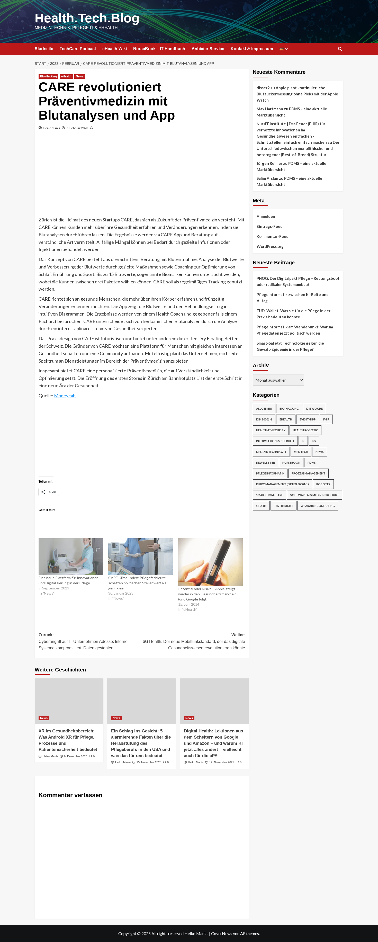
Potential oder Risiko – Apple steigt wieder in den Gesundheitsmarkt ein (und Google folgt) (207, 594)
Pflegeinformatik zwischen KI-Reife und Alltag (293, 297)
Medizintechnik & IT (271, 451)
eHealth (66, 76)
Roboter (323, 484)
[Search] (340, 48)
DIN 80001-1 (264, 419)
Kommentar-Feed (273, 236)
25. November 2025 (149, 762)
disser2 (263, 87)
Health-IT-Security (270, 430)
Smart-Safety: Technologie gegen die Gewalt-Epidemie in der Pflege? (290, 346)
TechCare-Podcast (78, 49)
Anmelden (266, 216)
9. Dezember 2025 (75, 756)
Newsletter (265, 462)
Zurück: (83, 641)
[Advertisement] (142, 177)
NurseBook (291, 462)
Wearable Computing (318, 505)
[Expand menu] (287, 49)
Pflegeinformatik (270, 473)
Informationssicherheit (275, 441)
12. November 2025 (221, 762)
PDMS (312, 462)
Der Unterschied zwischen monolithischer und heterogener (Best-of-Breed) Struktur (298, 148)
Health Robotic (305, 430)
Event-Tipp (308, 419)
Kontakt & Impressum (252, 49)
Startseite (44, 49)
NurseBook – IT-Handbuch (159, 49)
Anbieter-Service (208, 49)
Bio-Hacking (48, 76)
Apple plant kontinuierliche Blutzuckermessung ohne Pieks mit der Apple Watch (297, 93)
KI (303, 441)
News (79, 76)
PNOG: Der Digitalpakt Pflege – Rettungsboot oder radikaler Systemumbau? (298, 281)
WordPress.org (270, 246)
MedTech (301, 451)
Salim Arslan (267, 178)
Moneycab (65, 395)
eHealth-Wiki (114, 49)
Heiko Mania (51, 128)
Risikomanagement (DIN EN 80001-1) (282, 484)
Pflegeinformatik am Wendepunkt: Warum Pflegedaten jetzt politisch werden (295, 330)
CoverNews (221, 933)
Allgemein (264, 408)
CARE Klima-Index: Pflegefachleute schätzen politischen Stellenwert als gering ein (137, 583)
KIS (314, 441)
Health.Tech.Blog (87, 18)
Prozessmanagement (308, 473)
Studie (261, 505)
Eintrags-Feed (270, 226)
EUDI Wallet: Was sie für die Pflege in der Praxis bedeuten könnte (293, 313)
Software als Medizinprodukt (314, 495)
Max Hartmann (270, 108)
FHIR (326, 419)
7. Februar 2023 (77, 128)
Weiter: (194, 641)
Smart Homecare (269, 495)
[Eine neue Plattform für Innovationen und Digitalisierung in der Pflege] (71, 556)
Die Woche (314, 408)
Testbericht (283, 505)
